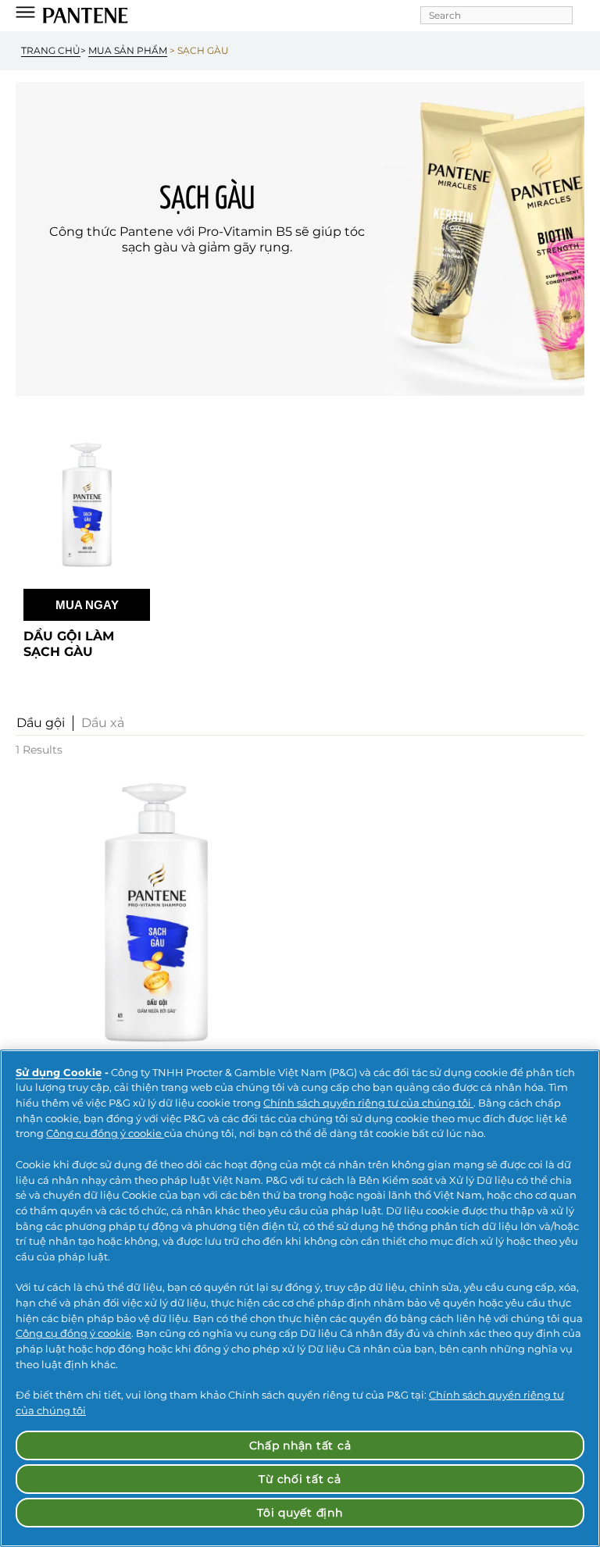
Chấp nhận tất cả (300, 1445)
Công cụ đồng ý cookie (105, 1133)
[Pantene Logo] (85, 15)
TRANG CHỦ (50, 50)
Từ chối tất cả (300, 1479)
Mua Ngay (87, 604)
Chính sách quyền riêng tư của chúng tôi (368, 1102)
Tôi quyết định (299, 1513)
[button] (40, 723)
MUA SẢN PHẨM (127, 50)
